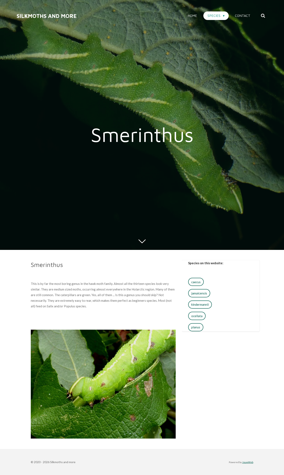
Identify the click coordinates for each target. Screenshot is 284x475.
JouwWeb (247, 462)
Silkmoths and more (47, 16)
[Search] (263, 15)
